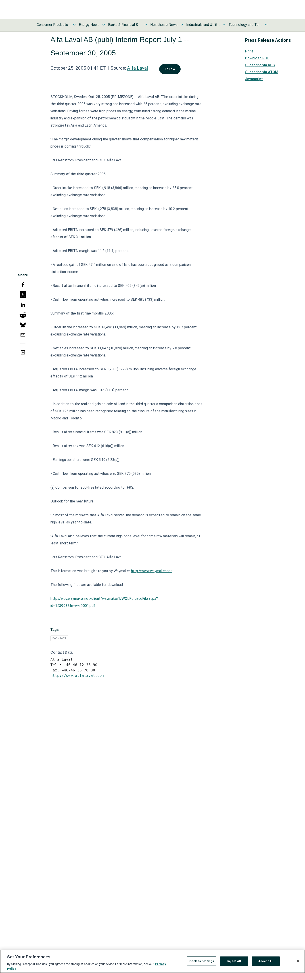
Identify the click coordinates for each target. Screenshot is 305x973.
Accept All (265, 961)
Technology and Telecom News (245, 25)
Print (249, 51)
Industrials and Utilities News (203, 25)
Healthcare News (164, 25)
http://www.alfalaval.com (77, 675)
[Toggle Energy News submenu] (103, 25)
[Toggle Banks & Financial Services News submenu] (146, 25)
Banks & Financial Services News (125, 25)
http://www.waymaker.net (151, 571)
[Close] (298, 961)
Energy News (89, 25)
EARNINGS (59, 638)
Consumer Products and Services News (53, 25)
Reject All (234, 961)
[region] (152, 961)
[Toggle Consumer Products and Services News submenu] (74, 25)
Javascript (254, 79)
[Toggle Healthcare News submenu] (182, 25)
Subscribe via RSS (260, 65)
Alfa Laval (137, 68)
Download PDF (257, 58)
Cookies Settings (201, 961)
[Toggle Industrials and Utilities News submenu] (224, 25)
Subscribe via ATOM (261, 72)
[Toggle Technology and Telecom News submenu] (266, 25)
